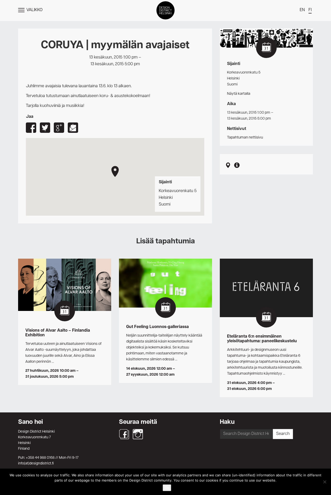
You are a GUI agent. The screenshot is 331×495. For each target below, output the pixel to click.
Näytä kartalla (238, 93)
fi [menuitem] (310, 10)
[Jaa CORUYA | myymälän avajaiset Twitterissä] (45, 127)
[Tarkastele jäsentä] (237, 166)
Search (283, 434)
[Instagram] (138, 434)
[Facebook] (124, 434)
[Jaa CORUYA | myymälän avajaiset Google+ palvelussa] (59, 127)
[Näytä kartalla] (228, 166)
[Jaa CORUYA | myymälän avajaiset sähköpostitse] (73, 127)
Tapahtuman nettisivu (245, 137)
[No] (324, 481)
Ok (167, 488)
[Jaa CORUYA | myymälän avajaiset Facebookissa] (31, 127)
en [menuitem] (302, 10)
